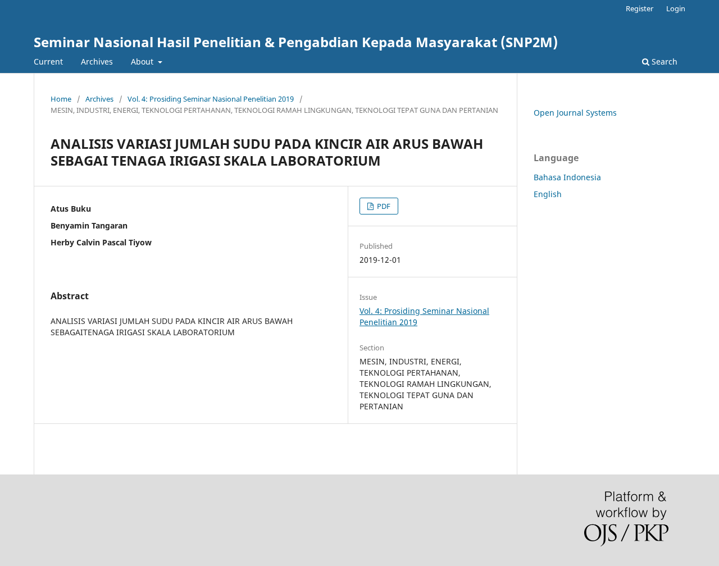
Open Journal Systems (575, 112)
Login (675, 8)
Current (48, 61)
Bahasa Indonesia (567, 177)
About (143, 61)
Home (61, 99)
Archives (97, 61)
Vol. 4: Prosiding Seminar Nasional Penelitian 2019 (211, 99)
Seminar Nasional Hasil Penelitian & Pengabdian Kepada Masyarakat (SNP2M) (296, 42)
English (548, 194)
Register (639, 8)
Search (663, 61)
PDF (382, 206)
